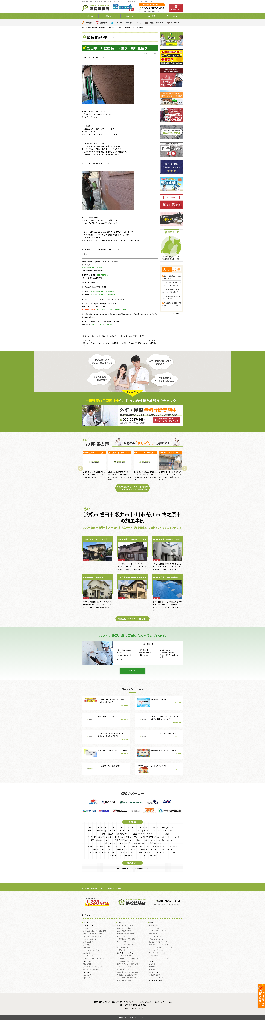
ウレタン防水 (174, 831)
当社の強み (153, 964)
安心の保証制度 (122, 947)
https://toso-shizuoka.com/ (92, 267)
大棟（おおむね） (167, 849)
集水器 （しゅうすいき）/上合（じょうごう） (104, 846)
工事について (122, 923)
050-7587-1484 (153, 8)
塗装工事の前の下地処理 (126, 939)
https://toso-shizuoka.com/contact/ (105, 324)
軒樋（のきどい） (145, 852)
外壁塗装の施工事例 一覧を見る (132, 618)
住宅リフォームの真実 (125, 953)
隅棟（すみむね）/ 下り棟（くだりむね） (103, 852)
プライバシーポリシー (157, 978)
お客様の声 (87, 975)
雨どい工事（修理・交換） (93, 934)
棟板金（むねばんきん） (141, 846)
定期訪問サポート (123, 950)
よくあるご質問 (154, 975)
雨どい (126, 846)
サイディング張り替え (91, 950)
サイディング (144, 828)
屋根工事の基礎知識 (124, 980)
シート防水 (101, 834)
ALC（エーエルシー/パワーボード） (165, 828)
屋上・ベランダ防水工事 (92, 936)
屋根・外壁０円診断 (124, 931)
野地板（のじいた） (126, 840)
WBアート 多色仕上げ (157, 928)
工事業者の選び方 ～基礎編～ (128, 958)
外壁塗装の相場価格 (90, 969)
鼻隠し (133, 852)
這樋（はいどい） (156, 843)
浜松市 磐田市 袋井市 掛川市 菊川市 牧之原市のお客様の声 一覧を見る (132, 488)
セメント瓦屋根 (164, 834)
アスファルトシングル (128, 855)
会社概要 (152, 967)
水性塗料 (100, 831)
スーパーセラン (154, 956)
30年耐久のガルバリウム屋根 (127, 972)
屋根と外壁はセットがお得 (126, 978)
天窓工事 (86, 953)
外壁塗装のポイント (124, 956)
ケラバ (110, 849)
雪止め (176, 837)
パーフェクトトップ (156, 936)
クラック (90, 828)
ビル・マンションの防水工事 (93, 958)
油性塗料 (91, 831)
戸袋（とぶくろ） (110, 843)
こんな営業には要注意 (125, 961)
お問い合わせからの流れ (126, 934)
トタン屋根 (119, 837)
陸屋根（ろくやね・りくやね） (144, 834)
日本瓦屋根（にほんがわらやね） (100, 837)
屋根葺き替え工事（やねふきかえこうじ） (156, 837)
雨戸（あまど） (125, 843)
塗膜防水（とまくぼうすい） (118, 834)
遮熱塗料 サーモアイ (156, 934)
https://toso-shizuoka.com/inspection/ (111, 309)
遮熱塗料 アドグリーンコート (159, 942)
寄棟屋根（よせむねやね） (126, 849)
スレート (142, 855)
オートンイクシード (124, 942)
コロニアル (153, 855)
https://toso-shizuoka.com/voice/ (103, 294)
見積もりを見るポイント (126, 967)
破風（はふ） (174, 846)
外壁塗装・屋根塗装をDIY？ (127, 975)
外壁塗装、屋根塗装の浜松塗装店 (133, 1017)
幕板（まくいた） (140, 843)
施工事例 (86, 972)
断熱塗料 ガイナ (155, 925)
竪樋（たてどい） (161, 852)
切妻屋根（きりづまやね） (148, 849)
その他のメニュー (155, 981)
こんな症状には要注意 (125, 945)
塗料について (154, 923)
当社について (134, 670)
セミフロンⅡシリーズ (157, 953)
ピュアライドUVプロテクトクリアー (162, 947)
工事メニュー (88, 925)
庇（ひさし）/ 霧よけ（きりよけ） (163, 840)
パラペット (175, 852)
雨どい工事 (175, 22)
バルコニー (137, 831)
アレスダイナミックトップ (158, 958)
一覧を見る (178, 313)
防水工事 (118, 22)
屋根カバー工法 (136, 22)
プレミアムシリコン (156, 939)
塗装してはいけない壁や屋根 (127, 964)
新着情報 (152, 969)
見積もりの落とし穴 (124, 969)
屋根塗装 (103, 22)
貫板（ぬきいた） (98, 849)
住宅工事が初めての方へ (126, 925)
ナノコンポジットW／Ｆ (157, 931)
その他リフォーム (89, 956)
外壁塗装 (89, 22)
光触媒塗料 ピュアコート (158, 945)
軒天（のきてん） (159, 846)
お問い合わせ (154, 972)
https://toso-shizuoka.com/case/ (103, 292)
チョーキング (101, 828)
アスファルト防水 (159, 831)
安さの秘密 (87, 964)
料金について (88, 961)
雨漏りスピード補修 (124, 928)
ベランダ (147, 831)
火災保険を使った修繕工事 (93, 967)
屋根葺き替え (88, 928)
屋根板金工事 (88, 942)
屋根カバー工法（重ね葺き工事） (95, 931)
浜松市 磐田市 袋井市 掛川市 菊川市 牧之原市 (132, 868)
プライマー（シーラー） (127, 828)
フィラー (112, 828)
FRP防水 (113, 855)
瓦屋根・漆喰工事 (156, 22)
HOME (85, 923)
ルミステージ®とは (156, 950)
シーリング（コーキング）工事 (118, 831)
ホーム (90, 16)
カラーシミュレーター (125, 936)
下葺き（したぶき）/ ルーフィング (103, 840)
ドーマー (124, 852)
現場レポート (88, 978)
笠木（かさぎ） (142, 840)
